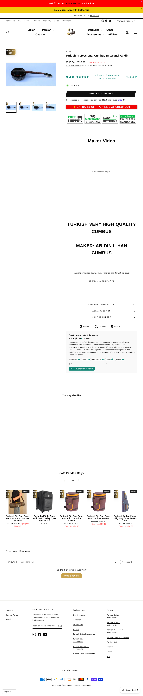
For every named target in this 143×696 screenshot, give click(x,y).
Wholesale (66, 21)
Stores (56, 21)
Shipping (9, 619)
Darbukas (94, 29)
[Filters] (115, 562)
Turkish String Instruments (84, 634)
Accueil (69, 51)
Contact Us (10, 21)
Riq (108, 656)
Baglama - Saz (79, 610)
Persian (47, 29)
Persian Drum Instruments (118, 637)
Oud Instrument (79, 615)
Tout (71, 480)
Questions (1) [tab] (27, 562)
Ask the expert (101, 317)
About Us (9, 611)
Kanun (109, 652)
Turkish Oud (112, 642)
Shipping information (101, 305)
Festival (27, 21)
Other (110, 29)
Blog (20, 21)
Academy (47, 21)
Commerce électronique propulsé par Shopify (71, 685)
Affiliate (37, 21)
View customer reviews (82, 369)
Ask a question (101, 311)
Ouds (39, 34)
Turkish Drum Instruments (84, 654)
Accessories (94, 34)
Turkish (31, 29)
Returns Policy (12, 615)
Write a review (71, 576)
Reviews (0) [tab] (12, 562)
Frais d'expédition (73, 65)
